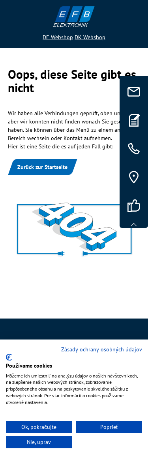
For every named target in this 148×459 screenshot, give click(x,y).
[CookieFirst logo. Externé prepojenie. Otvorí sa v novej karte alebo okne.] (9, 357)
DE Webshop (58, 37)
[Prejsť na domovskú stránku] (74, 16)
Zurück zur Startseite (42, 167)
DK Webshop (90, 37)
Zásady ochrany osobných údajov (101, 349)
